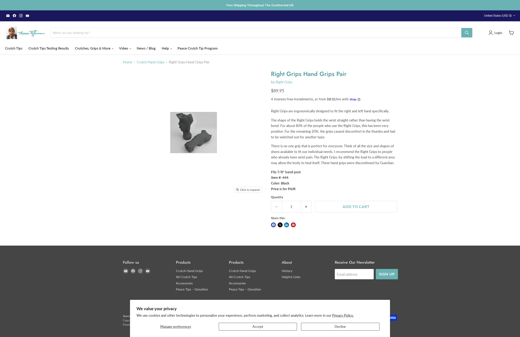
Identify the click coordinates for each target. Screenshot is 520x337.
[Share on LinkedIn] (286, 224)
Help (166, 48)
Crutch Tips (13, 48)
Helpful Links (291, 277)
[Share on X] (280, 224)
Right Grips (284, 82)
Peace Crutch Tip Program (198, 48)
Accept (257, 326)
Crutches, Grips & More (93, 48)
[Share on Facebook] (273, 224)
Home (127, 62)
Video (124, 48)
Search (127, 316)
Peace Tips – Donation (192, 289)
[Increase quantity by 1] (306, 206)
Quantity (277, 197)
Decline (340, 326)
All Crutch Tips (186, 277)
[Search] (466, 32)
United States (498, 15)
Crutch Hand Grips (150, 62)
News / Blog (146, 48)
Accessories (184, 283)
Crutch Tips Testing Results (48, 48)
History (287, 271)
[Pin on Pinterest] (293, 224)
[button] (496, 32)
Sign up (386, 274)
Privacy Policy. (343, 315)
